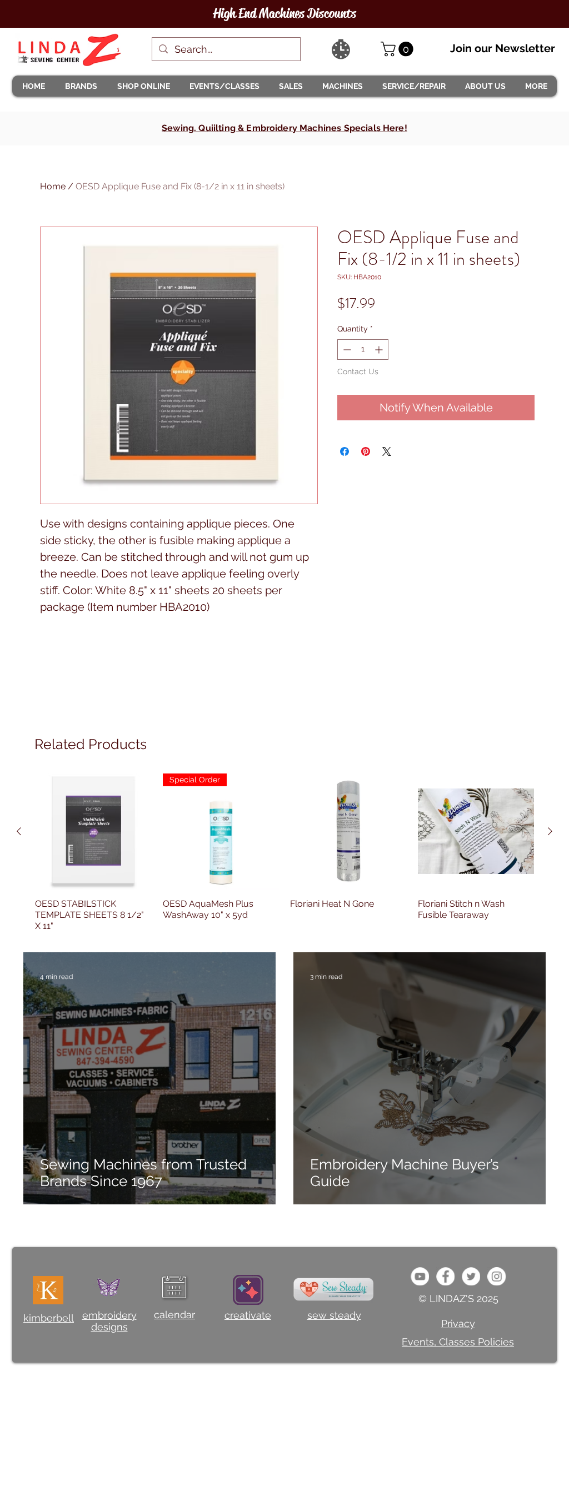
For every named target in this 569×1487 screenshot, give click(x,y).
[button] (80, 86)
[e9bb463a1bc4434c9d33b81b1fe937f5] (420, 1276)
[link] (399, 49)
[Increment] (380, 349)
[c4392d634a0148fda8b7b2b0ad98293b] (471, 1276)
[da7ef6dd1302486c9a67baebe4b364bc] (496, 1276)
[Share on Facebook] (344, 451)
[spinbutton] (363, 349)
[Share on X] (386, 451)
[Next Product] (550, 831)
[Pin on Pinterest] (365, 451)
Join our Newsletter (502, 48)
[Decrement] (346, 349)
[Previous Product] (19, 831)
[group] (284, 853)
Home (53, 186)
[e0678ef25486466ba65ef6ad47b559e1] (445, 1276)
